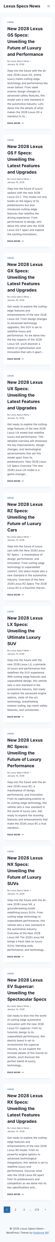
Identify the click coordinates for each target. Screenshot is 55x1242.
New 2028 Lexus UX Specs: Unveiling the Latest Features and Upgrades (25, 395)
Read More (15, 123)
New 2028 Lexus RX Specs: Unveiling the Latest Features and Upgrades (25, 1108)
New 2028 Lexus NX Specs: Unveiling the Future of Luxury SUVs (25, 870)
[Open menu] (48, 6)
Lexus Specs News (19, 61)
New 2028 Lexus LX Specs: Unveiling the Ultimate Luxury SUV (25, 630)
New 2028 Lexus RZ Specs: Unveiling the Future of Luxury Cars (25, 517)
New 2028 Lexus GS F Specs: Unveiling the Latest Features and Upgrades (25, 159)
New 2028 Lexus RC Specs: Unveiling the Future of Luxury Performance (25, 753)
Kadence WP (41, 1232)
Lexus (10, 22)
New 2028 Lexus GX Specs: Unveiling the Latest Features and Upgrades (25, 277)
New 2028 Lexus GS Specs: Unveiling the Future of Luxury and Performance (25, 41)
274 (37, 1209)
